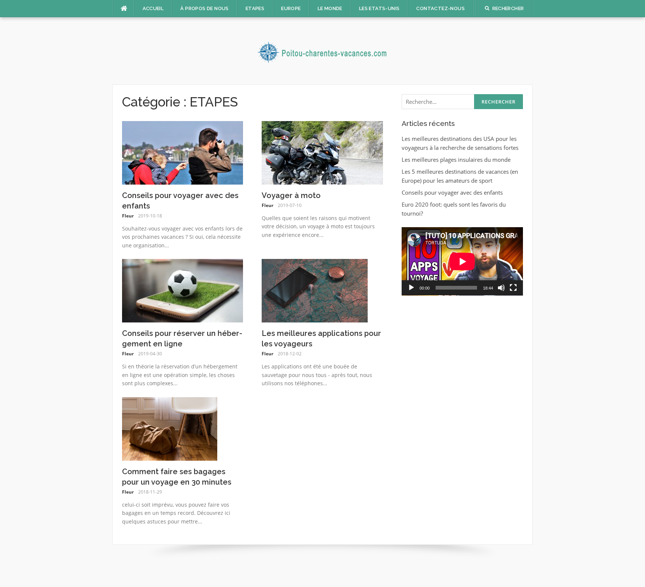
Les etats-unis (379, 8)
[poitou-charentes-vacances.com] (322, 50)
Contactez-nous (440, 8)
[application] (462, 261)
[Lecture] (411, 287)
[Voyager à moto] (322, 152)
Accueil (153, 8)
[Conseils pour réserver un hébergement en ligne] (182, 290)
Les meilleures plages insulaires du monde (456, 159)
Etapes (255, 8)
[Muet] (501, 287)
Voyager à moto (291, 195)
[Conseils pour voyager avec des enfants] (182, 152)
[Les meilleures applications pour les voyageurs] (315, 290)
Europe (290, 8)
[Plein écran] (513, 287)
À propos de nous (204, 8)
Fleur (128, 216)
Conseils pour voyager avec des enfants (452, 192)
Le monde (330, 8)
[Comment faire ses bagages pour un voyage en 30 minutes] (169, 428)
